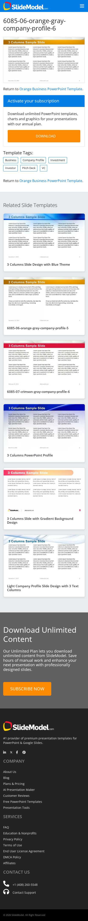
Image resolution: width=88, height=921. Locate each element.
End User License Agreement (23, 851)
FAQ (6, 827)
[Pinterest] (24, 752)
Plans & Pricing (14, 784)
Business (10, 160)
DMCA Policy (12, 857)
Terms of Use (12, 845)
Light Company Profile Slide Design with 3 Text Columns (43, 588)
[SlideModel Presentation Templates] (25, 6)
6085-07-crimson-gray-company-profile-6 (38, 391)
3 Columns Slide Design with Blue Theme (38, 264)
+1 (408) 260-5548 (25, 885)
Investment (57, 160)
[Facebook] (17, 752)
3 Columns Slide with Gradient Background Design (40, 520)
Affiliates (9, 863)
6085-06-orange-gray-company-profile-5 (38, 328)
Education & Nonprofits (20, 833)
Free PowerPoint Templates (22, 802)
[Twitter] (11, 752)
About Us (9, 772)
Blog (6, 778)
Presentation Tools (16, 808)
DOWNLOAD (46, 136)
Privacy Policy (12, 839)
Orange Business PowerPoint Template (50, 89)
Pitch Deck (28, 168)
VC (43, 168)
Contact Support (24, 892)
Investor (10, 168)
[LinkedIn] (4, 752)
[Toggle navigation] (80, 6)
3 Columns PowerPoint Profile (30, 455)
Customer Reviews (16, 796)
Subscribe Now (27, 689)
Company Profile (33, 160)
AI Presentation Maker (19, 790)
